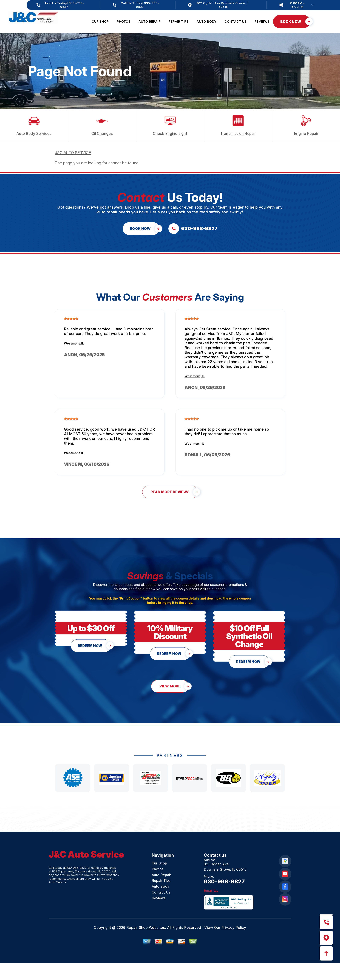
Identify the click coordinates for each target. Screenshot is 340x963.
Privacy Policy (233, 927)
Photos (124, 21)
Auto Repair (149, 21)
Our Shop (100, 21)
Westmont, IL (74, 343)
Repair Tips (179, 21)
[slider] (71, 318)
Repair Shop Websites (145, 927)
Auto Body (207, 21)
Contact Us (235, 21)
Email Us (211, 890)
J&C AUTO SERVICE (73, 152)
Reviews (262, 21)
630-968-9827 (77, 867)
